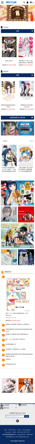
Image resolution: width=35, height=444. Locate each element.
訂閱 (26, 416)
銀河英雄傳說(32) (11, 344)
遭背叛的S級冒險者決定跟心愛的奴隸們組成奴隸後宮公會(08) (19, 355)
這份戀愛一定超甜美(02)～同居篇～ (16, 349)
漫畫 (17, 31)
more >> (32, 141)
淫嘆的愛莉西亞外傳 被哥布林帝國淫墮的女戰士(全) (19, 330)
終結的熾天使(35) (11, 364)
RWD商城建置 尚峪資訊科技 (17, 441)
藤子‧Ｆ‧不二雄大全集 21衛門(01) (15, 339)
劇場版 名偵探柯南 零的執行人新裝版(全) (18, 324)
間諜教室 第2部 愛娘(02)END (27, 106)
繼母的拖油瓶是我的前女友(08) (8, 106)
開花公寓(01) (9, 61)
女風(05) (8, 359)
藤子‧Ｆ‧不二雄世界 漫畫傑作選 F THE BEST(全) (17, 314)
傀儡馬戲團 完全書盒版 (17, 117)
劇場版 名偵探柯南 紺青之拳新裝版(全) (17, 334)
